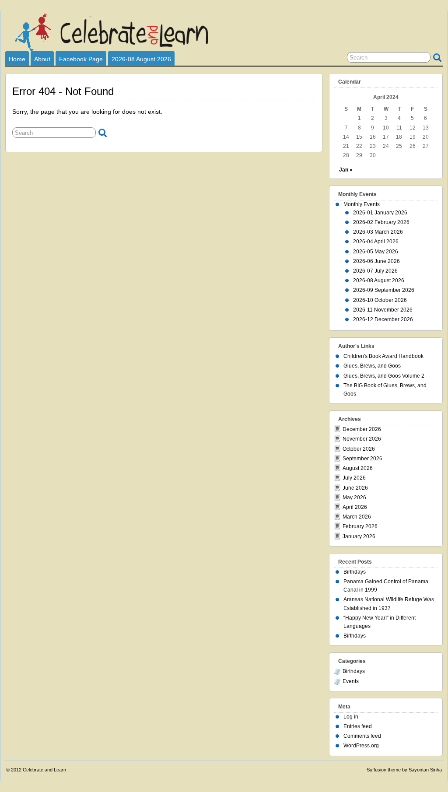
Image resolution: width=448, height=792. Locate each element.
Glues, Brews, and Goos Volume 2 (383, 376)
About (42, 59)
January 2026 (359, 536)
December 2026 (362, 429)
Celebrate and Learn (44, 769)
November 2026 (362, 439)
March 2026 (357, 517)
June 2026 (355, 488)
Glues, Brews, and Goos (372, 366)
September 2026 (362, 459)
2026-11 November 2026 (383, 310)
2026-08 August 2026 (141, 59)
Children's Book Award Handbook (383, 356)
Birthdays (354, 572)
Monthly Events (361, 204)
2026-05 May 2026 (375, 252)
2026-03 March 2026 (378, 232)
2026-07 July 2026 (375, 271)
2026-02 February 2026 (381, 222)
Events (351, 681)
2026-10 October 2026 (380, 300)
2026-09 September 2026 (383, 290)
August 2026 (358, 468)
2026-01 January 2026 (380, 213)
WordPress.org (361, 746)
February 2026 (360, 526)
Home (17, 59)
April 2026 (355, 507)
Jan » (346, 170)
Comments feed (362, 736)
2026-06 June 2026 (376, 261)
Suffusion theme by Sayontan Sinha (404, 769)
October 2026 (359, 449)
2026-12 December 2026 (383, 319)
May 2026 (354, 497)
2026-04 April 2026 (376, 241)
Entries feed (357, 726)
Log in (350, 717)
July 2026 (354, 478)
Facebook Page (81, 59)
